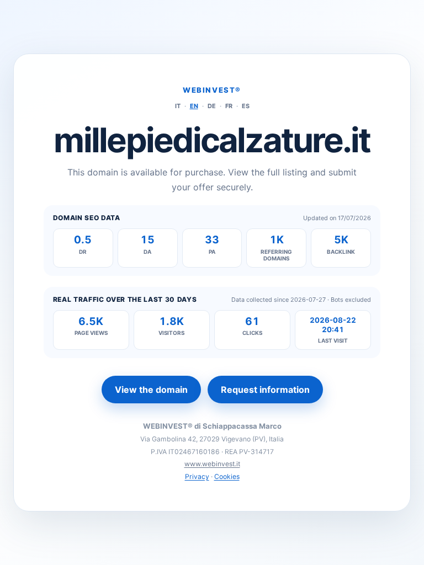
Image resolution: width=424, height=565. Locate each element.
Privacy (197, 476)
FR (228, 106)
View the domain (151, 389)
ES (246, 106)
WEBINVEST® (212, 90)
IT (178, 106)
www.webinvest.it (212, 464)
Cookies (227, 476)
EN (194, 106)
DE (212, 106)
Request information (265, 389)
